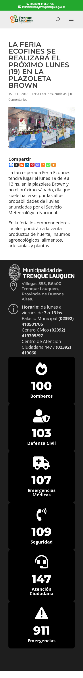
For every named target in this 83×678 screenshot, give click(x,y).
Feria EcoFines (42, 94)
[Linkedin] (27, 165)
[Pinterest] (32, 165)
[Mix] (43, 165)
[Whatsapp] (48, 165)
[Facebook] (11, 165)
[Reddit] (21, 165)
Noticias (61, 94)
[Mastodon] (37, 165)
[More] (53, 165)
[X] (16, 165)
